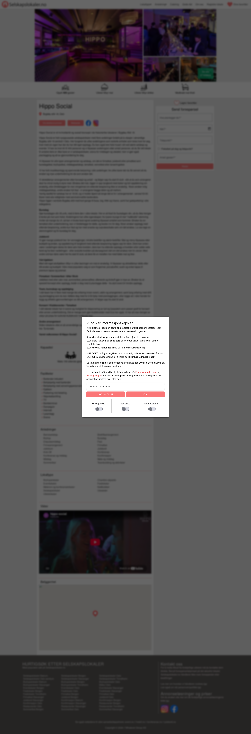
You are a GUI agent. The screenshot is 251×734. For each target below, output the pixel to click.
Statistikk (125, 403)
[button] (125, 386)
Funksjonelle (98, 403)
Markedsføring (151, 403)
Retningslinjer (93, 375)
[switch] (99, 409)
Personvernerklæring (146, 372)
